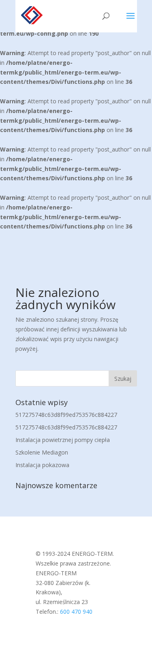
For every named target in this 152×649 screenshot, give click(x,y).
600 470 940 (76, 611)
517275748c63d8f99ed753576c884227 (66, 414)
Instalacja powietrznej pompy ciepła (62, 440)
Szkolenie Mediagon (41, 452)
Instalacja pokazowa (42, 465)
